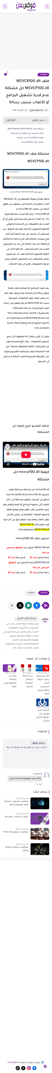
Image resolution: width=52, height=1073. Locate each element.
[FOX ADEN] (26, 6)
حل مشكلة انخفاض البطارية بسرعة (28, 681)
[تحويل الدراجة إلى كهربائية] (40, 819)
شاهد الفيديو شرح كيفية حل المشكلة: (27, 133)
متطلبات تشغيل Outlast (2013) (16, 849)
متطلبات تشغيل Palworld (15, 832)
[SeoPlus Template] (43, 1063)
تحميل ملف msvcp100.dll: (32, 142)
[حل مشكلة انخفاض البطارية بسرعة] (26, 668)
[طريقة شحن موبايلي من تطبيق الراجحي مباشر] (42, 702)
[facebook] (34, 1068)
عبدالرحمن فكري (36, 110)
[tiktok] (18, 1068)
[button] (36, 605)
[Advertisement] (26, 42)
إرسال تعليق (38, 743)
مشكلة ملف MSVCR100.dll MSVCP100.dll (26, 129)
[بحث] (5, 6)
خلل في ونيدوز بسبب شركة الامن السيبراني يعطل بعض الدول (42, 685)
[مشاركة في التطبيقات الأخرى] (11, 605)
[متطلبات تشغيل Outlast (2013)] (40, 849)
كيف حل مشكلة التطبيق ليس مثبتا (10, 681)
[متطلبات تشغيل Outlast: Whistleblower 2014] (40, 803)
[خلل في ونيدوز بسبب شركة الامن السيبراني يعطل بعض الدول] (42, 668)
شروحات (43, 74)
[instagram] (29, 1068)
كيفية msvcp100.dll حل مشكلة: (30, 138)
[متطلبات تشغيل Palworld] (40, 834)
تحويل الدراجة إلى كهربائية (16, 817)
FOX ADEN (12, 1063)
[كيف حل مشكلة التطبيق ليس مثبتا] (9, 668)
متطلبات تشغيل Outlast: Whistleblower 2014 (16, 803)
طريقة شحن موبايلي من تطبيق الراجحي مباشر (42, 715)
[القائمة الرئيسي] (47, 6)
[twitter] (23, 1068)
